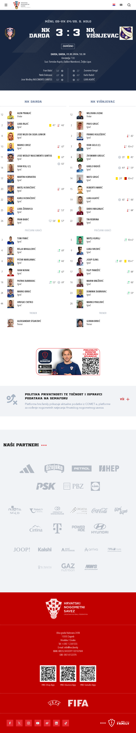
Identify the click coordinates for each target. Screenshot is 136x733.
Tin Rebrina (93, 219)
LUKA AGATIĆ (93, 198)
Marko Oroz (24, 145)
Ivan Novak (23, 270)
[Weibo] (47, 723)
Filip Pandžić (93, 270)
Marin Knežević (95, 281)
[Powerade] (78, 528)
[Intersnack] (121, 510)
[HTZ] (15, 510)
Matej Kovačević (26, 188)
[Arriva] (91, 549)
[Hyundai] (99, 528)
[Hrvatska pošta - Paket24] (36, 510)
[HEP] (109, 468)
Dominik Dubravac (97, 292)
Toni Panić (22, 238)
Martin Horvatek (26, 177)
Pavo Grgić (93, 124)
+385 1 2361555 (69, 644)
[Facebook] (10, 723)
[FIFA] (78, 702)
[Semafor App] (68, 374)
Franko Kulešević (96, 134)
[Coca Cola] (99, 510)
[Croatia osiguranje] (57, 510)
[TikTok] (65, 723)
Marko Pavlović (95, 302)
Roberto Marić (95, 188)
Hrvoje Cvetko (25, 302)
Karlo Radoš (93, 166)
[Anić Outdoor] (68, 549)
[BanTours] (114, 549)
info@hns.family (71, 648)
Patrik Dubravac (26, 281)
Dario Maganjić (95, 209)
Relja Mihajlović (26, 249)
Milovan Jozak (95, 113)
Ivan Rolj (22, 166)
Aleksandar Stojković (29, 321)
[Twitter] (19, 723)
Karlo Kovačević (26, 198)
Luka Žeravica (25, 209)
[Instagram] (28, 723)
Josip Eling (93, 260)
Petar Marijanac (26, 260)
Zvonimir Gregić (96, 156)
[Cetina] (36, 528)
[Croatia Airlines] (78, 510)
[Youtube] (37, 723)
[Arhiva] (129, 5)
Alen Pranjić (24, 113)
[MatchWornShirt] (91, 567)
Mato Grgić (93, 177)
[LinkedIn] (56, 723)
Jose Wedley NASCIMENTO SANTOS (34, 156)
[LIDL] (95, 486)
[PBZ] (73, 486)
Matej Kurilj (93, 238)
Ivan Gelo (92, 145)
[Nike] (27, 468)
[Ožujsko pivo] (54, 468)
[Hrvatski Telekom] (57, 528)
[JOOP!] (21, 549)
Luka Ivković (93, 249)
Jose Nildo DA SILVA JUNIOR (31, 134)
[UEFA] (54, 702)
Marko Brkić (24, 292)
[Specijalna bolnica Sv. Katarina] (44, 567)
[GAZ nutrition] (68, 567)
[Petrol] (81, 468)
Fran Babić (23, 219)
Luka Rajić (23, 124)
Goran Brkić (93, 321)
